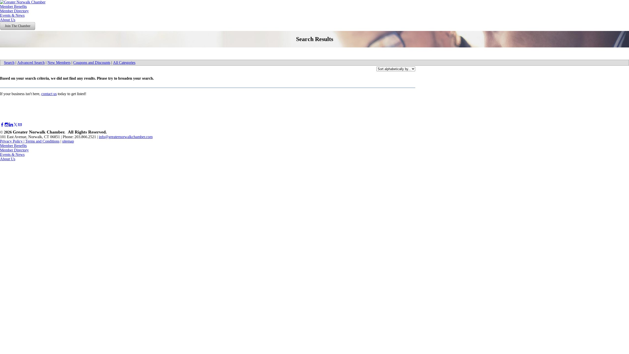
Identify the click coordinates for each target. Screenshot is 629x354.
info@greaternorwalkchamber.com (126, 137)
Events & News (12, 15)
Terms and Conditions (42, 141)
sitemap (68, 141)
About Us (7, 20)
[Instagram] (7, 125)
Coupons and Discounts (91, 62)
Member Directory (14, 11)
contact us (49, 94)
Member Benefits (13, 6)
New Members (59, 62)
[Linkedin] (11, 125)
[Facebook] (2, 125)
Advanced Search (31, 62)
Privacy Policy (11, 141)
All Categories (124, 62)
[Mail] (20, 125)
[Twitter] (15, 125)
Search (9, 62)
